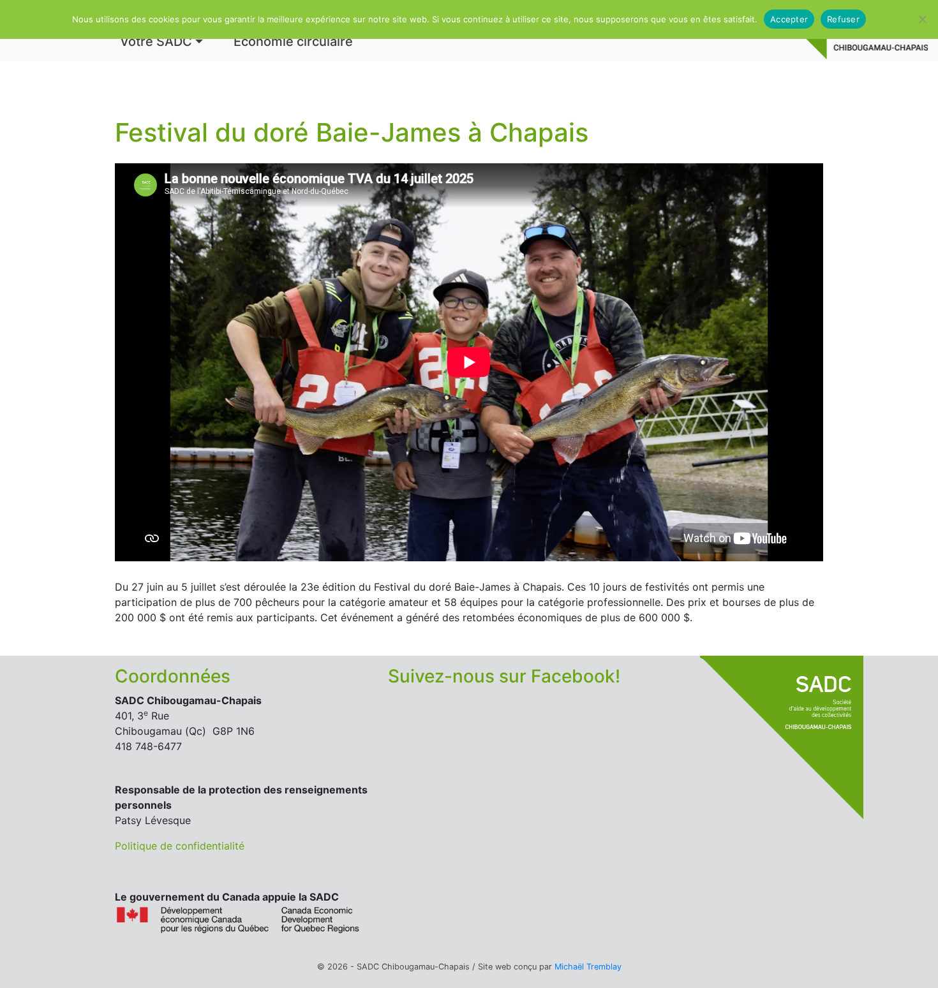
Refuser (843, 19)
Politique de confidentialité (179, 845)
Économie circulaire (293, 41)
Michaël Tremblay (588, 966)
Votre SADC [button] (156, 41)
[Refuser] (922, 19)
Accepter (789, 19)
